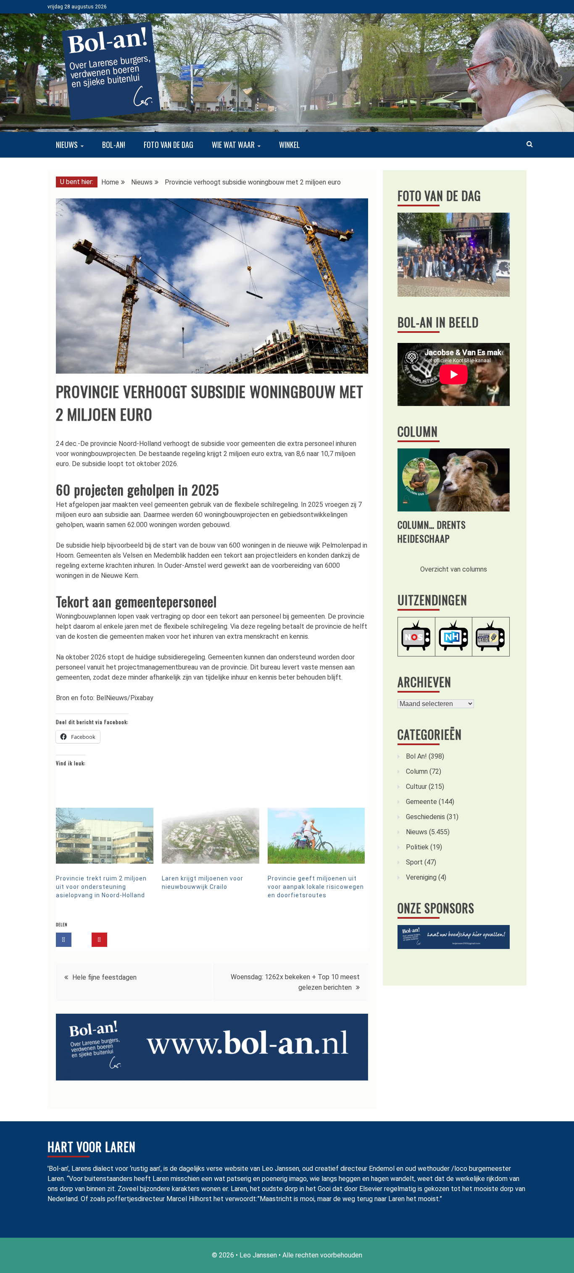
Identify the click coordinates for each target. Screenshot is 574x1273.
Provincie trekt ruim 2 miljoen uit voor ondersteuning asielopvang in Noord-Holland (101, 887)
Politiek (417, 847)
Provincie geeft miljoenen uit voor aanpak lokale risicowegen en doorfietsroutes (316, 887)
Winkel (289, 144)
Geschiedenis (425, 817)
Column (418, 431)
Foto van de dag (168, 144)
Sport (414, 862)
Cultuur (416, 787)
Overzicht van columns (453, 569)
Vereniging (421, 877)
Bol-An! (113, 144)
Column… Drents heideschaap (432, 531)
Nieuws (67, 144)
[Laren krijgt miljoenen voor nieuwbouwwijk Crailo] (210, 835)
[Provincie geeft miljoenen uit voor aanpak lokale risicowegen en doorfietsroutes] (316, 835)
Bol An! (416, 756)
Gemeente (421, 802)
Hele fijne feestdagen (104, 977)
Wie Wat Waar (233, 144)
